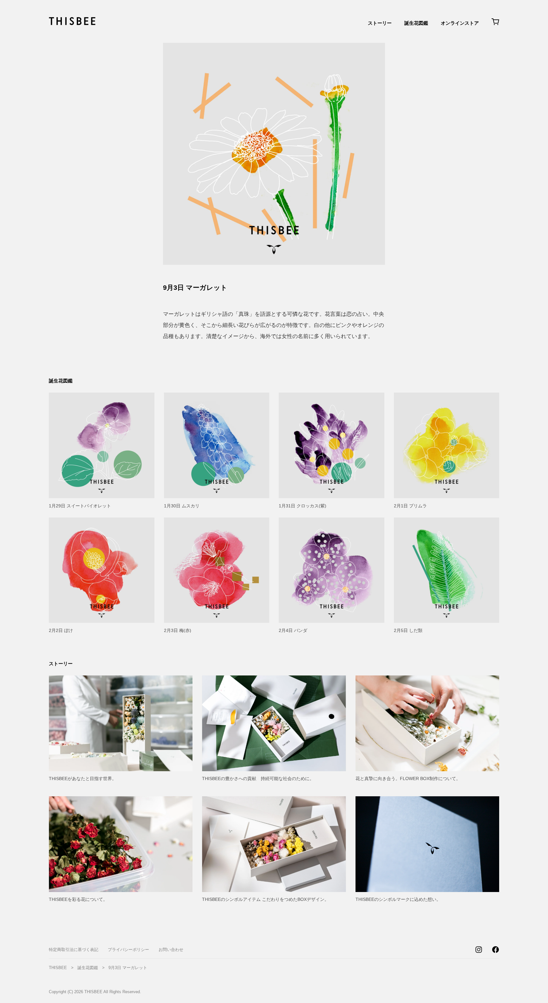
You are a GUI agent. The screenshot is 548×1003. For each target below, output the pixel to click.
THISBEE (58, 968)
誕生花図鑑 (416, 23)
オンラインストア (460, 23)
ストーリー (380, 23)
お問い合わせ (171, 949)
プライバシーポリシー (128, 949)
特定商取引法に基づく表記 (73, 949)
